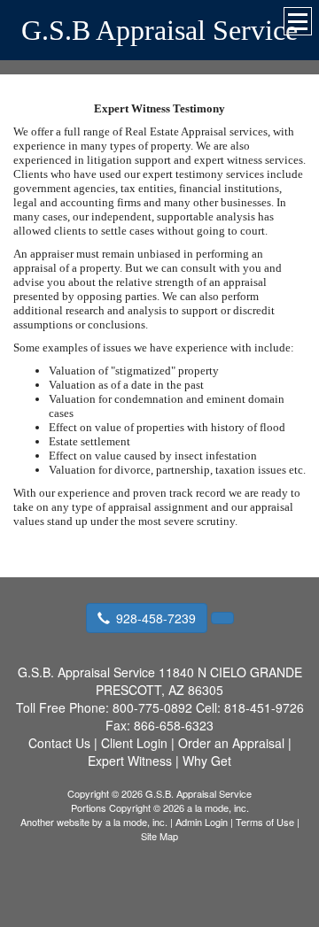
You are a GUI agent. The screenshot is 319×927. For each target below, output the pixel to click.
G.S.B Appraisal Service (159, 30)
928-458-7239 (156, 618)
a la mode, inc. (136, 822)
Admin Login (201, 822)
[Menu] (298, 21)
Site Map (159, 836)
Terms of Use (265, 822)
